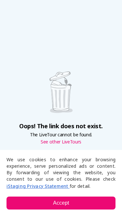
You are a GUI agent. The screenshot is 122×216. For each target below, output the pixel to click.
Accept (61, 203)
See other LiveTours (61, 141)
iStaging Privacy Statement (38, 186)
